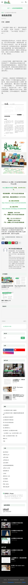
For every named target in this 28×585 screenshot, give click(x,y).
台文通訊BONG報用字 (8, 417)
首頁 (2, 12)
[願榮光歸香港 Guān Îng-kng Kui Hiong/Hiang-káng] (7, 397)
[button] (2, 2)
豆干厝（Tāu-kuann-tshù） (18, 388)
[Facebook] (2, 243)
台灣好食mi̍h (6, 460)
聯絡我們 (22, 579)
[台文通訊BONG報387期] (5, 533)
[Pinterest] (13, 243)
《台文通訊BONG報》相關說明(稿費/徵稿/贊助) (13, 413)
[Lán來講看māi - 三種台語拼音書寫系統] (7, 382)
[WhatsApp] (9, 243)
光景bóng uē (6, 454)
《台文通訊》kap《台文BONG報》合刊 (12, 433)
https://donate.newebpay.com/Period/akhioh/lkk (14, 202)
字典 (4, 441)
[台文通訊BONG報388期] (5, 525)
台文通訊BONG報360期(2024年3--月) (7, 286)
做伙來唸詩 (5, 452)
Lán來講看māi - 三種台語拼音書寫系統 (19, 380)
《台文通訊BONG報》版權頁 (10, 410)
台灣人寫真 (5, 457)
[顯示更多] (19, 243)
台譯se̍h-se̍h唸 (6, 468)
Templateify (11, 582)
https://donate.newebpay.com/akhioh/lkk (14, 208)
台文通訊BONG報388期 (17, 522)
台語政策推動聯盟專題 (12, 8)
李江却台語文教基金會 (15, 248)
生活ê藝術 (5, 478)
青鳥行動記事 (6, 486)
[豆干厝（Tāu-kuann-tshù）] (7, 389)
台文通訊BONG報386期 (17, 538)
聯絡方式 (5, 438)
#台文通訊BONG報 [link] (8, 187)
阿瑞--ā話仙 (6, 484)
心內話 (4, 473)
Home (5, 579)
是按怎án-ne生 (6, 476)
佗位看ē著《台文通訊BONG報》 (10, 430)
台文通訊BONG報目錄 (8, 419)
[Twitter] (6, 243)
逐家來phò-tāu (19, 237)
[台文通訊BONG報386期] (5, 541)
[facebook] (8, 350)
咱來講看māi (6, 470)
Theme (23, 582)
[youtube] (19, 350)
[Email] (16, 243)
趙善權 (3, 238)
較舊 (25, 321)
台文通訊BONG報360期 (10, 12)
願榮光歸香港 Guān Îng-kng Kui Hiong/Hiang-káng (18, 396)
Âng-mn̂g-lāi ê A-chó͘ (20, 285)
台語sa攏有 (5, 462)
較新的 (3, 321)
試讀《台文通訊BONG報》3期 (10, 435)
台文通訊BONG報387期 (17, 530)
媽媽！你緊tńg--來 (6, 300)
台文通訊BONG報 (7, 326)
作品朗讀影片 (6, 425)
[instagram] (8, 353)
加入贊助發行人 (6, 427)
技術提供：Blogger (9, 493)
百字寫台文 (5, 481)
